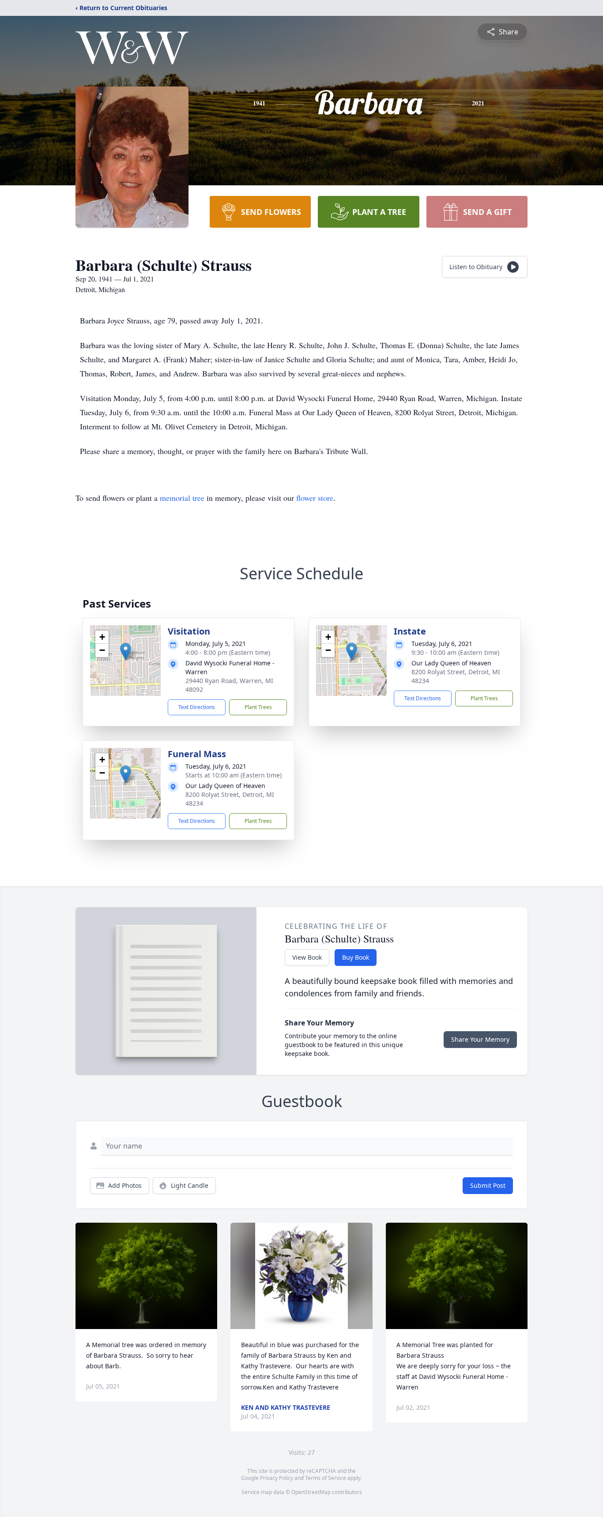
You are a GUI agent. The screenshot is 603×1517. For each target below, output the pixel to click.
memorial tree (182, 497)
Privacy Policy (276, 1478)
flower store (314, 497)
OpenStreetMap (311, 1492)
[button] (125, 651)
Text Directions (196, 707)
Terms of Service (325, 1478)
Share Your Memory (480, 1039)
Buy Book (355, 957)
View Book (307, 957)
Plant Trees (258, 707)
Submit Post (487, 1185)
